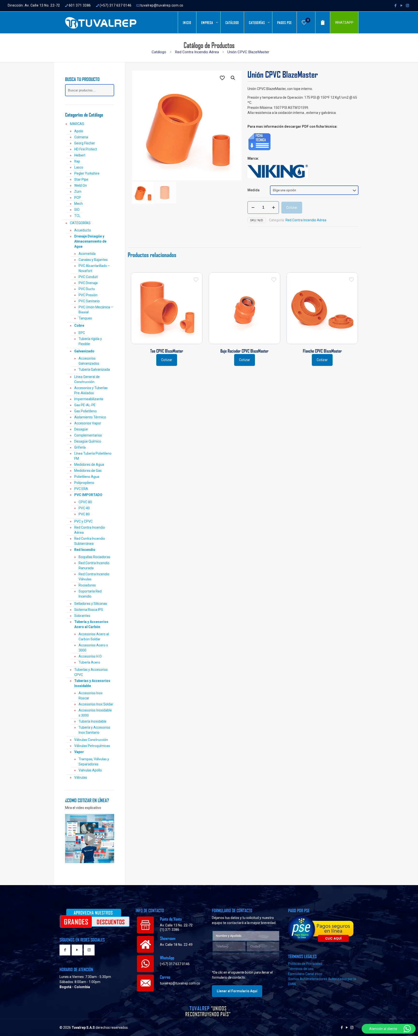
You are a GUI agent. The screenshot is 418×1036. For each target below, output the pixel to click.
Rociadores (87, 585)
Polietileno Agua (86, 477)
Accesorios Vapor (87, 423)
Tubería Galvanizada (94, 369)
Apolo (78, 131)
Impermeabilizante (88, 399)
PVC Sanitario (89, 301)
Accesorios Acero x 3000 (93, 647)
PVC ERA (81, 489)
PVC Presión (88, 295)
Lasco (78, 167)
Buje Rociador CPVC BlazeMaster (244, 351)
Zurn (78, 191)
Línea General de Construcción (87, 379)
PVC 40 (84, 508)
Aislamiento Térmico (90, 417)
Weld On (80, 185)
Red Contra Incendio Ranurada (94, 565)
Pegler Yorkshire (86, 173)
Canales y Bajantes (93, 260)
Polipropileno (84, 483)
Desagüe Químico (87, 441)
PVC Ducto (87, 289)
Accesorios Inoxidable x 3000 (95, 712)
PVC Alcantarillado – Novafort (94, 268)
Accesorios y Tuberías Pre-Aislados (91, 390)
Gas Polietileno (85, 411)
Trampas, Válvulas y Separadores (94, 761)
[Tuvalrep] (100, 22)
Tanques (85, 318)
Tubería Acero (89, 662)
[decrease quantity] (253, 207)
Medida (253, 190)
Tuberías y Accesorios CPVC (91, 672)
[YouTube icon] (401, 5)
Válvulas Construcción (91, 740)
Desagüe (81, 429)
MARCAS (77, 124)
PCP (77, 198)
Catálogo (159, 52)
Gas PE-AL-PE (85, 405)
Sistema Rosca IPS (88, 610)
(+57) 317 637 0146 (116, 5)
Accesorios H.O (90, 656)
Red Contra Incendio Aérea (197, 52)
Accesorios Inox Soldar (96, 704)
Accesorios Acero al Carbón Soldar (94, 636)
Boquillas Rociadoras (94, 557)
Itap (77, 161)
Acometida (87, 254)
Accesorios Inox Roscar (91, 695)
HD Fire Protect (85, 149)
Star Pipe (81, 179)
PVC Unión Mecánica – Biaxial (96, 309)
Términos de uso (301, 969)
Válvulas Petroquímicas (92, 746)
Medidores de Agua (89, 464)
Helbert (79, 155)
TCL (77, 216)
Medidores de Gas (88, 471)
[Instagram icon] (407, 5)
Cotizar (291, 207)
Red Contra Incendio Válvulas (94, 576)
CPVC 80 (85, 502)
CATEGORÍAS (80, 223)
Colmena (81, 137)
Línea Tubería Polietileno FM (93, 455)
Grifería (80, 447)
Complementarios (88, 435)
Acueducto (82, 230)
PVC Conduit (88, 277)
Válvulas (80, 777)
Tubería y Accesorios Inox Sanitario (94, 729)
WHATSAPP (344, 22)
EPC (82, 333)
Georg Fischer (84, 143)
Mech (78, 204)
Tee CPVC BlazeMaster (166, 351)
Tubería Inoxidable (92, 721)
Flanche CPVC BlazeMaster (322, 351)
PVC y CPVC (83, 521)
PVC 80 (84, 514)
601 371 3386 (80, 5)
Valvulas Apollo (90, 770)
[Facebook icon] (395, 5)
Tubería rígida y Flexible (90, 341)
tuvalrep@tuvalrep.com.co (161, 5)
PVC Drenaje (88, 283)
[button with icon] (65, 950)
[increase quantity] (273, 207)
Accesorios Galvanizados (89, 360)
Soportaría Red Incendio (90, 593)
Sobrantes (82, 616)
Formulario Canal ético (305, 974)
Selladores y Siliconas (90, 604)
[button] (233, 78)
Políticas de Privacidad (305, 964)
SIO (77, 210)
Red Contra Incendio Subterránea (89, 541)
